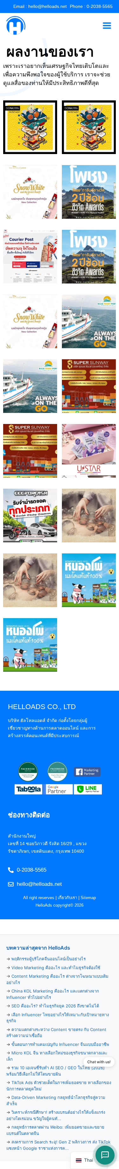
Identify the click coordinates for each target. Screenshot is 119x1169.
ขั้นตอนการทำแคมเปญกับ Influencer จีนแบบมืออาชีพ (60, 1044)
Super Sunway (89, 386)
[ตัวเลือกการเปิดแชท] (105, 1155)
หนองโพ (30, 645)
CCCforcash (30, 515)
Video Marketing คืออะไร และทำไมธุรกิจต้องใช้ (55, 967)
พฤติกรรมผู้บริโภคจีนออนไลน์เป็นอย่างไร (48, 958)
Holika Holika (30, 192)
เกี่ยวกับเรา (67, 897)
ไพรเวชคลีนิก (30, 580)
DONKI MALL (30, 127)
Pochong (89, 256)
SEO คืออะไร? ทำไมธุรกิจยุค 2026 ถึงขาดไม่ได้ (55, 1005)
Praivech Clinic (89, 515)
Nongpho (88, 580)
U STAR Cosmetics (89, 451)
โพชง (89, 192)
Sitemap (88, 897)
